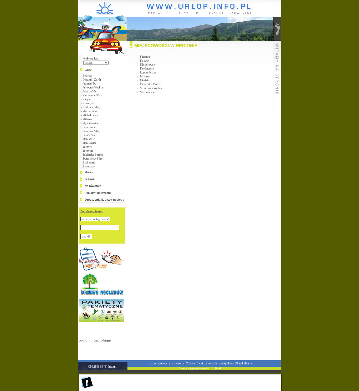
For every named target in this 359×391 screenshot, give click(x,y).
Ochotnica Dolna (150, 84)
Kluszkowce (147, 64)
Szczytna (88, 150)
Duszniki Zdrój (92, 79)
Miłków (87, 119)
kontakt (212, 363)
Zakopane (89, 166)
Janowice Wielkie (93, 87)
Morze (89, 172)
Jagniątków (89, 83)
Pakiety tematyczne (98, 192)
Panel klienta (244, 363)
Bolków (87, 75)
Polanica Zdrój (91, 130)
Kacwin (144, 60)
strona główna (158, 363)
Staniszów (89, 138)
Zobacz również (196, 363)
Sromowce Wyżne (151, 88)
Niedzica (145, 80)
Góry (88, 69)
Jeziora (90, 179)
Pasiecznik (89, 126)
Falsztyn (145, 56)
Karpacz (88, 99)
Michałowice (90, 115)
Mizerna (145, 76)
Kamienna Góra (92, 95)
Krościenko (147, 68)
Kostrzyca (89, 103)
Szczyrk (87, 146)
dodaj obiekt (226, 363)
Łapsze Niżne (148, 72)
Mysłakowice (91, 123)
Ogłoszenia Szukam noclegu (104, 199)
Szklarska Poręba (93, 154)
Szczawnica (147, 92)
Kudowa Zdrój (91, 107)
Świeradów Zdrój (93, 158)
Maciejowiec (90, 111)
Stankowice (89, 142)
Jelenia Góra (90, 91)
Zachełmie (89, 162)
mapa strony (176, 363)
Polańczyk (89, 134)
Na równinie (93, 185)
